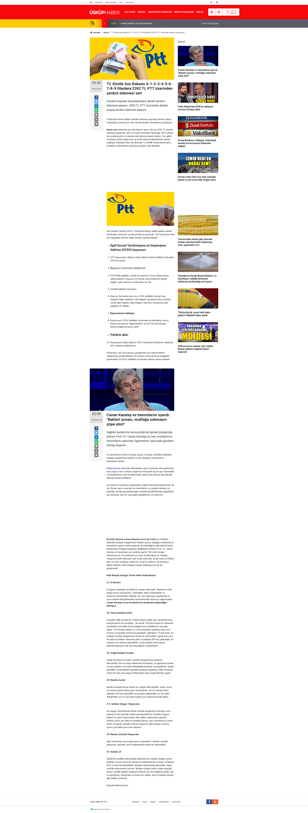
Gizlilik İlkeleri (164, 802)
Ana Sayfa (130, 12)
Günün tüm (210, 23)
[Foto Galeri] (217, 2)
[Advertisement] (140, 168)
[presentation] (98, 23)
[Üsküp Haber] (105, 12)
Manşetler (98, 2)
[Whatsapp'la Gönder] (96, 111)
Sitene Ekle (129, 2)
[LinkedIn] (96, 106)
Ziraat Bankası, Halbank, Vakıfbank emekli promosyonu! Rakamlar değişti (151, 23)
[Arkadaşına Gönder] (96, 115)
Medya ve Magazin (184, 12)
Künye (144, 802)
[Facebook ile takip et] (209, 801)
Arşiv (121, 2)
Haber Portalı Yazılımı (102, 809)
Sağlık (199, 12)
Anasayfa (135, 802)
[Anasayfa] (91, 2)
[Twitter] (96, 102)
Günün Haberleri (110, 2)
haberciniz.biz (113, 468)
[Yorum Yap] (96, 124)
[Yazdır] (96, 120)
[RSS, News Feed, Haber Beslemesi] (215, 801)
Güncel (142, 12)
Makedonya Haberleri (160, 12)
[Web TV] (211, 2)
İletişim (153, 802)
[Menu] (212, 12)
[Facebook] (96, 97)
